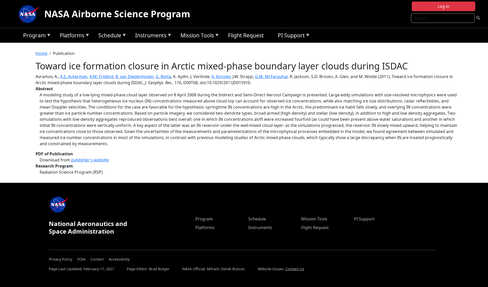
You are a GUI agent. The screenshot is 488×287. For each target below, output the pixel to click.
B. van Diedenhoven (134, 76)
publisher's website (90, 160)
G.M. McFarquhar (271, 76)
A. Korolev (221, 76)
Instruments (149, 36)
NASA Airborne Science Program (117, 14)
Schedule (108, 36)
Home (41, 53)
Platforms (70, 36)
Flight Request (246, 35)
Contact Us (294, 268)
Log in (443, 6)
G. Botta (163, 76)
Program (33, 36)
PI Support (290, 36)
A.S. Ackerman (73, 76)
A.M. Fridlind (101, 76)
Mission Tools (196, 36)
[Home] (29, 14)
